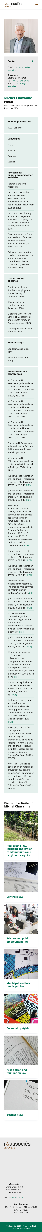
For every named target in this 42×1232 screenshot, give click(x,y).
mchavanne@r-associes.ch (19, 69)
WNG (28, 1229)
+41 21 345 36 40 (21, 80)
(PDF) (28, 485)
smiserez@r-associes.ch (17, 85)
